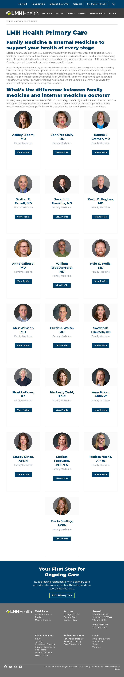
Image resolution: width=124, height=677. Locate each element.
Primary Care (70, 617)
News (37, 639)
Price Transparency (73, 644)
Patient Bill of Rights (73, 639)
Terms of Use (97, 667)
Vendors (96, 647)
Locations (82, 13)
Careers (77, 4)
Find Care (46, 13)
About (111, 13)
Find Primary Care (62, 595)
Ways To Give (41, 655)
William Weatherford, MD (62, 267)
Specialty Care (70, 620)
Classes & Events (59, 4)
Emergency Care (72, 614)
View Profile (23, 152)
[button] (113, 4)
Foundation (38, 4)
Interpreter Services (45, 644)
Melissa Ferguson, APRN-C (62, 460)
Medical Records (43, 620)
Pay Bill (23, 4)
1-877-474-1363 (99, 627)
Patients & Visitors (97, 13)
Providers (70, 13)
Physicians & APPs (101, 639)
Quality (38, 641)
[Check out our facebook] (5, 667)
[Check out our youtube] (10, 667)
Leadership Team (43, 652)
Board (95, 644)
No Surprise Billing (73, 641)
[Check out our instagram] (15, 667)
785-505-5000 (99, 620)
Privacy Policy (84, 667)
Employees (97, 641)
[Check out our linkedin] (20, 667)
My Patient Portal (97, 4)
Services (59, 13)
